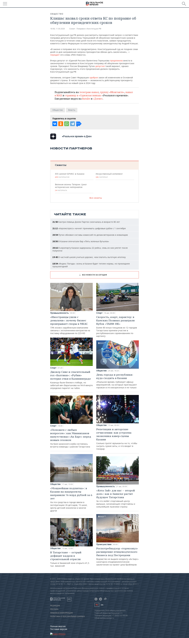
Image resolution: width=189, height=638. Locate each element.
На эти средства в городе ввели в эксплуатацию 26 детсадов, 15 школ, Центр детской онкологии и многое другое (71, 499)
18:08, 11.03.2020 (57, 28)
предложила (116, 60)
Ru (97, 605)
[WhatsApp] (66, 123)
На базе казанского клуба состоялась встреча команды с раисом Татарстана (70, 438)
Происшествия (103, 544)
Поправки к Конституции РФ (88, 28)
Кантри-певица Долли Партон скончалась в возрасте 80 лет (86, 221)
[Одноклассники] (60, 123)
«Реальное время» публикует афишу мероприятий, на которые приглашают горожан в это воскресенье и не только (116, 381)
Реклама (54, 609)
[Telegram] (72, 123)
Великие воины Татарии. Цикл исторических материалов (71, 187)
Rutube (86, 98)
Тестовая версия (58, 629)
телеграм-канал (89, 92)
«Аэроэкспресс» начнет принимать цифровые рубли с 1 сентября (89, 228)
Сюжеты (60, 165)
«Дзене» (98, 98)
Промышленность (59, 313)
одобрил (93, 77)
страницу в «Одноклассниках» (83, 95)
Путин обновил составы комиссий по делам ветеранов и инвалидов (90, 234)
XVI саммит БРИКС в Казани (69, 175)
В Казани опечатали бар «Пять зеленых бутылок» (80, 241)
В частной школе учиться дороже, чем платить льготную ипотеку (89, 257)
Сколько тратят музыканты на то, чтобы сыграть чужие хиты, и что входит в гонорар (116, 439)
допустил (100, 66)
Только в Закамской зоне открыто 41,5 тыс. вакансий (69, 559)
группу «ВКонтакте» (112, 92)
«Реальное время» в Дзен (77, 136)
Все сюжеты (95, 197)
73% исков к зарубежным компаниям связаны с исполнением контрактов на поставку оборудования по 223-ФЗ (70, 325)
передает (55, 54)
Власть (71, 110)
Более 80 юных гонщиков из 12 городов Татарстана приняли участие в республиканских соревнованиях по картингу (116, 326)
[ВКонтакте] (54, 123)
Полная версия (58, 626)
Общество (56, 14)
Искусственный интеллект (109, 175)
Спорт (53, 368)
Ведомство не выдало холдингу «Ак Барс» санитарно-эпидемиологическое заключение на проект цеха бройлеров (117, 556)
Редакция (55, 606)
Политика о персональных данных (67, 616)
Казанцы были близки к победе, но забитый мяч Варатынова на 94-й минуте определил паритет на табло (71, 379)
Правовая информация (61, 613)
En (102, 605)
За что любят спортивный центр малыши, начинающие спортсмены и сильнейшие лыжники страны (115, 498)
